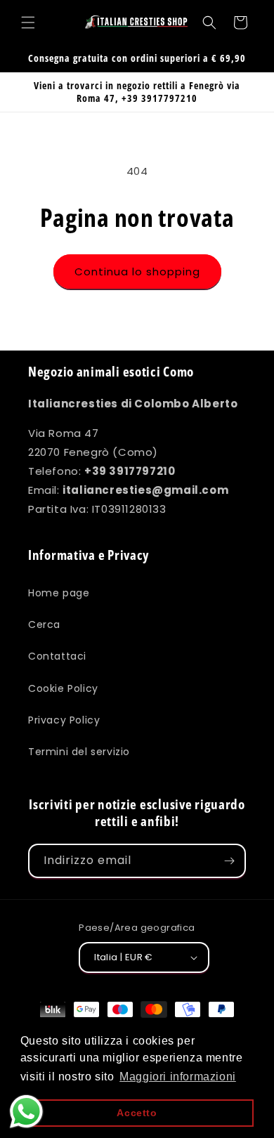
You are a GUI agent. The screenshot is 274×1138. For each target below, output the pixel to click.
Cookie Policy (63, 688)
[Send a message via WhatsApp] (26, 1111)
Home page (58, 593)
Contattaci (57, 656)
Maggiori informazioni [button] (177, 1077)
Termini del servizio (79, 752)
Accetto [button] (137, 1112)
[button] (28, 22)
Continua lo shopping (137, 271)
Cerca (44, 624)
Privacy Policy (64, 720)
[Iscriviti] (229, 861)
